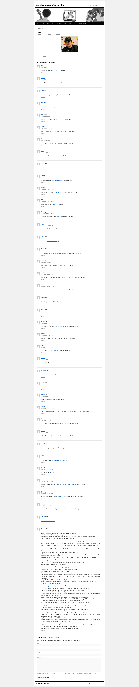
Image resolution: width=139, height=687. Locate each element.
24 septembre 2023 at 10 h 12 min (47, 274)
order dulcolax (61, 168)
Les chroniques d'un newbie (49, 4)
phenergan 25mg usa (55, 472)
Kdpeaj (43, 321)
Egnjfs (42, 212)
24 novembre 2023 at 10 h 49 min (47, 396)
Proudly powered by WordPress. (94, 683)
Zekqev (43, 66)
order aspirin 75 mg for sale (59, 119)
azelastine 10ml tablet (54, 350)
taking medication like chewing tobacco (68, 411)
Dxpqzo (43, 224)
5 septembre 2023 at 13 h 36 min (47, 189)
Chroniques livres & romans (56, 23)
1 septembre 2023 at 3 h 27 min (47, 152)
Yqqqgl (43, 467)
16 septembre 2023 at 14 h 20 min (47, 238)
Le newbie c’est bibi (83, 23)
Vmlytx (43, 443)
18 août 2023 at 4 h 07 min (46, 79)
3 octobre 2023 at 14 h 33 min (47, 298)
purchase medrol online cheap (57, 314)
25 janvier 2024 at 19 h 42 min (47, 481)
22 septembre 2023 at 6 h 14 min (47, 250)
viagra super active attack (60, 509)
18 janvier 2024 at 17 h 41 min (47, 469)
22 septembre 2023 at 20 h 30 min (47, 262)
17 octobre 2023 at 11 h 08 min (47, 323)
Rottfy (42, 114)
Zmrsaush (43, 516)
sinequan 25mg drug (54, 95)
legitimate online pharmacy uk (48, 521)
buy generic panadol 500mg (62, 326)
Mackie (39, 34)
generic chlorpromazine (56, 180)
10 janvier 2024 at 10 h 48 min (47, 457)
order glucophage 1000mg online (57, 265)
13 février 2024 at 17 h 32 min (47, 493)
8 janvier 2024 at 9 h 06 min (46, 444)
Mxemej (43, 309)
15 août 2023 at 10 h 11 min (46, 67)
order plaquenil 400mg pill (53, 241)
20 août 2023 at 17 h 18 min (46, 91)
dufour (99, 53)
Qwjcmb (43, 370)
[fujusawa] (69, 44)
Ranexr (43, 297)
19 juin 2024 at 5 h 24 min (46, 518)
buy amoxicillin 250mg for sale (61, 253)
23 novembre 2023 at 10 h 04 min (47, 384)
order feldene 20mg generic (61, 192)
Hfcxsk (42, 163)
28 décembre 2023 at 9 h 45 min (47, 432)
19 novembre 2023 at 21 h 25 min (47, 371)
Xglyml (43, 358)
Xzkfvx (43, 346)
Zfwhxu (43, 333)
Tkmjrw (43, 273)
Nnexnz (43, 102)
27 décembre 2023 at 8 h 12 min (47, 420)
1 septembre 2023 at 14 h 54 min (47, 164)
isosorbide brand (53, 302)
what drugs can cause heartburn (55, 387)
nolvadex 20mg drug (56, 362)
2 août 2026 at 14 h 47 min (46, 530)
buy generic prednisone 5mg (57, 448)
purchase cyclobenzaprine (59, 435)
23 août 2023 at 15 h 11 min (46, 128)
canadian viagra (51, 82)
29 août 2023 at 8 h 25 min (46, 140)
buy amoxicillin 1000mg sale (66, 484)
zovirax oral (59, 216)
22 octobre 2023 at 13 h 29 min (47, 335)
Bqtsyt (42, 151)
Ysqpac (43, 187)
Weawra (43, 382)
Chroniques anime (45, 23)
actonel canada (55, 204)
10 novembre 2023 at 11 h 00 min (47, 359)
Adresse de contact (40, 648)
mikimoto (40, 53)
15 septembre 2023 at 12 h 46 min (47, 225)
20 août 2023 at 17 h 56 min (46, 104)
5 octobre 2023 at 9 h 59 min (46, 311)
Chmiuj (43, 504)
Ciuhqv (43, 236)
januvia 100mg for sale (59, 143)
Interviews (75, 23)
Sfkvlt (42, 90)
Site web (38, 652)
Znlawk (43, 199)
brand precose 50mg (54, 131)
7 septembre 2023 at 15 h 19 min (47, 201)
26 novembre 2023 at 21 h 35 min (47, 408)
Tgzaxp (43, 126)
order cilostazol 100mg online (63, 155)
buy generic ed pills (56, 107)
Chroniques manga (67, 23)
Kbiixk (42, 248)
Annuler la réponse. (55, 637)
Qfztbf (42, 492)
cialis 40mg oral (49, 229)
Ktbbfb (43, 78)
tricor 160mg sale (55, 70)
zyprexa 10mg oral (64, 423)
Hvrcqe (43, 455)
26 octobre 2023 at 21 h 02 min (47, 347)
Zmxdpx (43, 175)
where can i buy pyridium (57, 289)
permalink (44, 56)
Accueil (38, 23)
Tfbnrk (43, 479)
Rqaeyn (43, 431)
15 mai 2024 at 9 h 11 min (46, 505)
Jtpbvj (42, 419)
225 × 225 (58, 34)
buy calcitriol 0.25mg (63, 375)
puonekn (43, 528)
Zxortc (42, 285)
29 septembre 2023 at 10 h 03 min (47, 286)
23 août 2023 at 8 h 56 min (46, 116)
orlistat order (60, 338)
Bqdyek (43, 394)
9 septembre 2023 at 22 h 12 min (47, 213)
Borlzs (42, 139)
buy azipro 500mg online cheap (66, 277)
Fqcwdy (43, 406)
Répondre (43, 72)
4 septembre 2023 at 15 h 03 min (47, 177)
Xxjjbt (42, 260)
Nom (38, 643)
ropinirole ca (54, 399)
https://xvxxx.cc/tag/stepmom (47, 586)
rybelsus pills (61, 496)
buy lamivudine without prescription (60, 460)
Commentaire (39, 657)
